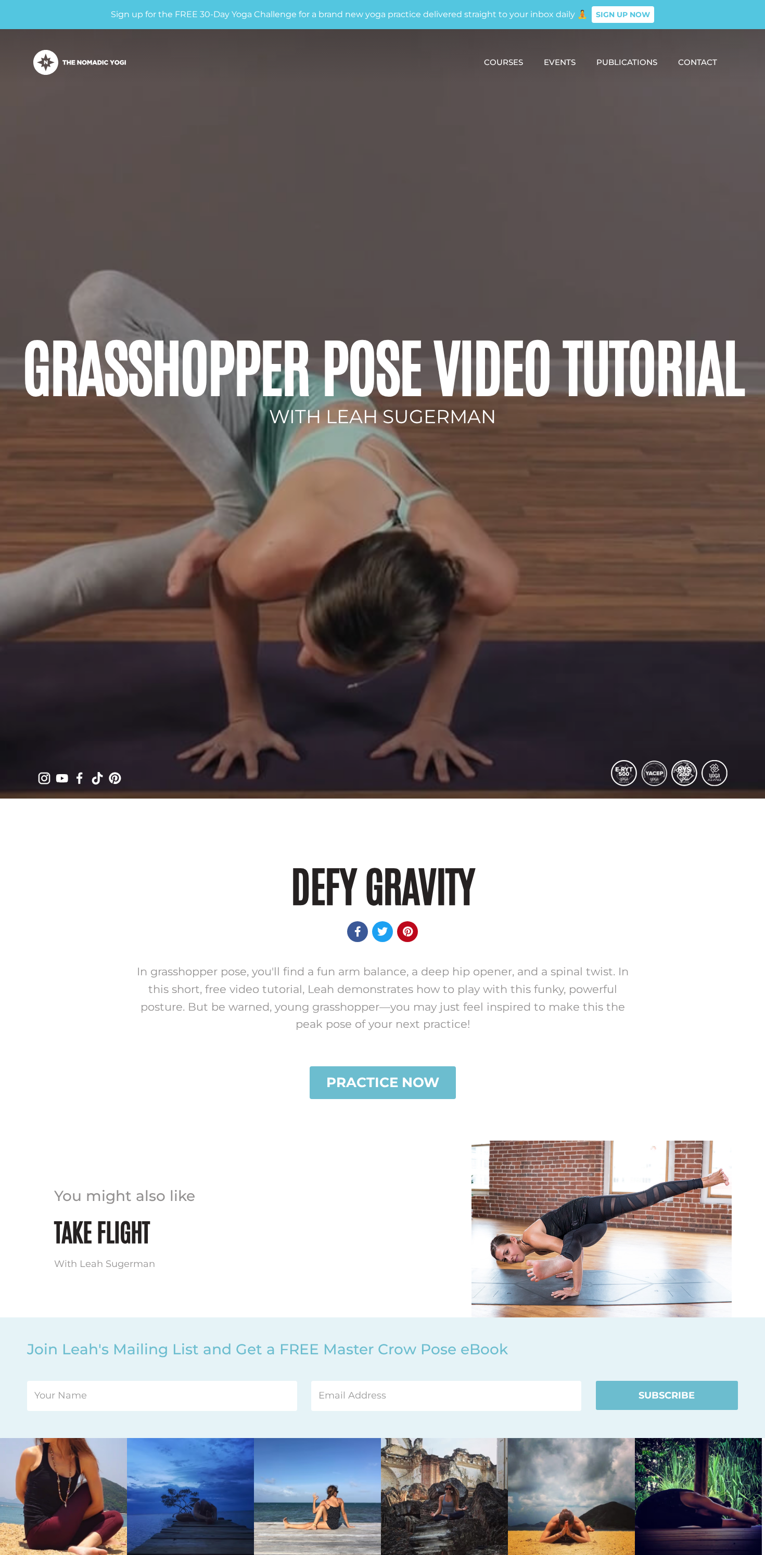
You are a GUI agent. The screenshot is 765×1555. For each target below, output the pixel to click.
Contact (697, 62)
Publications (626, 62)
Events (560, 62)
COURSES (503, 62)
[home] (79, 62)
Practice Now (382, 1082)
